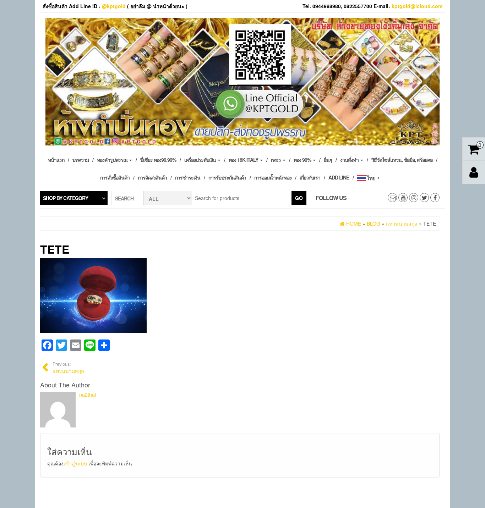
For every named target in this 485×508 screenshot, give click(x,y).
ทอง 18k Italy (244, 159)
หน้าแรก (56, 159)
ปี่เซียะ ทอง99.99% (158, 159)
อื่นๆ (328, 159)
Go (299, 197)
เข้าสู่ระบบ (75, 463)
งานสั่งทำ (350, 159)
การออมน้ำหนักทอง (272, 177)
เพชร (276, 159)
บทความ (80, 159)
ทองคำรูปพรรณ (113, 159)
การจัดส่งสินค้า (152, 177)
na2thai (87, 394)
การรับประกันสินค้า (227, 177)
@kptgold (114, 6)
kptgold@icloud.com (417, 6)
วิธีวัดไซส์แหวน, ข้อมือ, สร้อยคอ (401, 159)
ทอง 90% (303, 159)
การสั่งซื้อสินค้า (115, 177)
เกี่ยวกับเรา (310, 177)
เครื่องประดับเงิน (200, 159)
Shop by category (65, 197)
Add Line (338, 177)
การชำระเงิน (187, 177)
